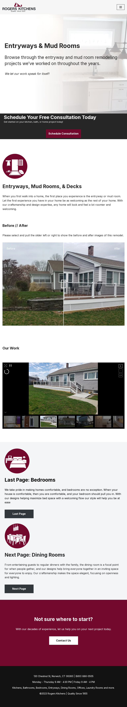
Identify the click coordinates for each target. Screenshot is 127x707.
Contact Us (63, 640)
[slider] (63, 284)
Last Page (19, 513)
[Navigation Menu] (121, 7)
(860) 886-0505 (84, 676)
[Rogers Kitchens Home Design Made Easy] (19, 7)
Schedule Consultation (63, 133)
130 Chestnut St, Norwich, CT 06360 (53, 676)
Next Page (19, 588)
